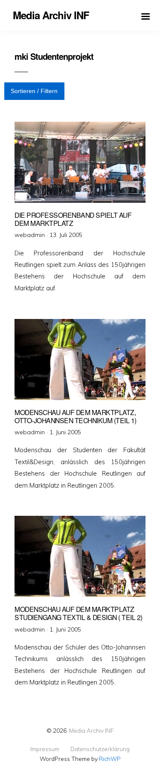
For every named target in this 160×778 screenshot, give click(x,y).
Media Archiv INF (91, 730)
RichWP (110, 758)
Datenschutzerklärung (100, 749)
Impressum (44, 749)
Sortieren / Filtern (34, 91)
